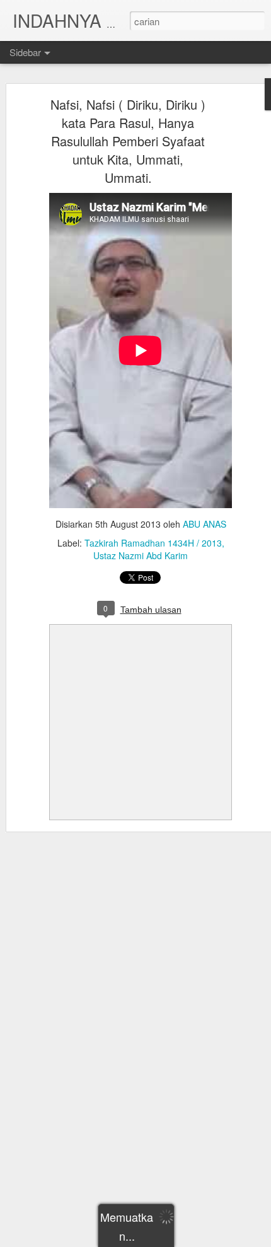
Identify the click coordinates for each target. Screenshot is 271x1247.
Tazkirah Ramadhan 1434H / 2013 (153, 542)
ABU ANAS (204, 524)
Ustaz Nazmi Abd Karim (140, 555)
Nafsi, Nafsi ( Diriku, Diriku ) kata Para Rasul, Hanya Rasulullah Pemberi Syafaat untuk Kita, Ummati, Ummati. (127, 141)
